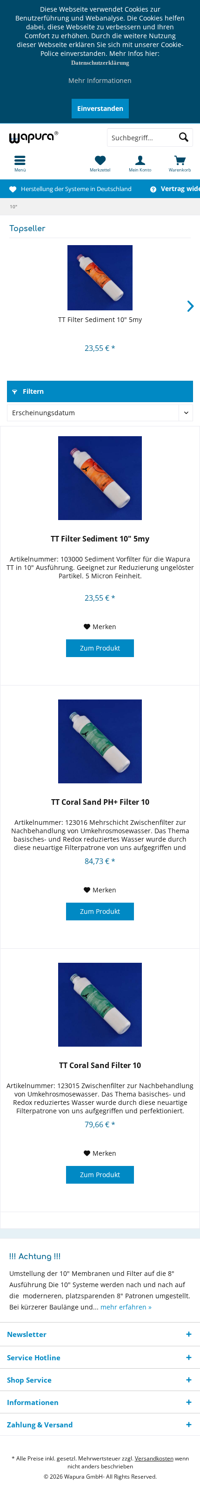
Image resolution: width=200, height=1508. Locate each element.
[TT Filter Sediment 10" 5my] (100, 277)
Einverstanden (100, 108)
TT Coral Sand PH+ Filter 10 (100, 802)
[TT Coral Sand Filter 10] (100, 1005)
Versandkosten (154, 1458)
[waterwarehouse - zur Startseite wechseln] (50, 137)
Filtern (32, 391)
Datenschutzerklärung (100, 62)
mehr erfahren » (126, 1306)
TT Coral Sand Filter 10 (100, 1065)
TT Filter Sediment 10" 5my (100, 319)
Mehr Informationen (100, 80)
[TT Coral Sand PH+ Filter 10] (100, 741)
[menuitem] (20, 163)
